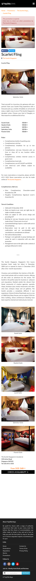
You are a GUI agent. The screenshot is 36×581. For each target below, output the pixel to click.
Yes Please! (26, 573)
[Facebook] (5, 564)
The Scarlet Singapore (10, 58)
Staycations (6, 551)
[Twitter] (13, 564)
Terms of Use (23, 548)
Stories (5, 553)
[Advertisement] (18, 495)
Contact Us (22, 546)
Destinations (7, 548)
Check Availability (17, 472)
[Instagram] (9, 564)
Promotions (6, 555)
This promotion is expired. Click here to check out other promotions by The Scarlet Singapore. (18, 21)
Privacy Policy (23, 551)
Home (4, 546)
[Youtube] (17, 564)
